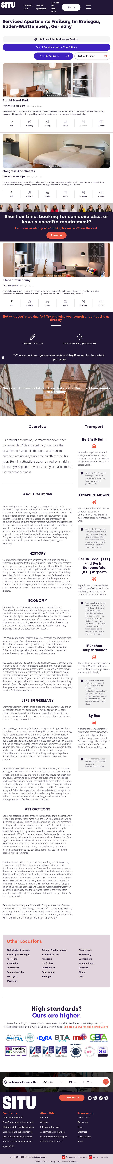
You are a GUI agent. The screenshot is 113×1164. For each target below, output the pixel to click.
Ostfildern (47, 963)
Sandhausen (48, 967)
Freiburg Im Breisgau (18, 954)
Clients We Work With (55, 7)
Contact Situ (28, 7)
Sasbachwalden (15, 972)
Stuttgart (12, 976)
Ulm (81, 976)
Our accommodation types (53, 1137)
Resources (83, 1122)
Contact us (56, 235)
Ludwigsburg (85, 959)
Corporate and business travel (18, 1132)
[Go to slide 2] (49, 95)
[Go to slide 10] (65, 95)
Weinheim (12, 981)
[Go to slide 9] (63, 95)
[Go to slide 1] (47, 95)
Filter (49, 56)
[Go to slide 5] (55, 95)
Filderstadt (85, 950)
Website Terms (42, 1161)
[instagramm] (101, 1098)
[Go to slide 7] (59, 95)
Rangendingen (86, 963)
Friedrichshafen (50, 954)
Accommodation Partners (52, 1132)
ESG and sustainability (51, 1141)
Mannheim (12, 963)
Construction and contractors (17, 1137)
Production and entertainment (17, 1141)
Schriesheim (48, 972)
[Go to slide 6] (57, 95)
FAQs (80, 1141)
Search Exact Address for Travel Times (56, 47)
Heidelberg (85, 954)
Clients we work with (13, 1117)
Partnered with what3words (76, 1157)
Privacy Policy (55, 1161)
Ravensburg (13, 967)
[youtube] (90, 1098)
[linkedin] (95, 1098)
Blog (80, 1127)
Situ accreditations (49, 1127)
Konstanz (47, 959)
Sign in (71, 7)
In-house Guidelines (69, 1161)
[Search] (106, 1082)
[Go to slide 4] (53, 95)
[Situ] (19, 1108)
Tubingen (47, 976)
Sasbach (83, 967)
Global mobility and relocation (18, 1127)
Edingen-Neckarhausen (54, 950)
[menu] (89, 7)
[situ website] (8, 7)
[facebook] (106, 1098)
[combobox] (22, 1082)
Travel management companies (18, 1122)
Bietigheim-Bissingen (18, 950)
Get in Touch (84, 1117)
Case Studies (84, 1137)
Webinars (82, 1132)
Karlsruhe (12, 959)
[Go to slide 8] (61, 95)
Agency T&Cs (9, 1146)
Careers (44, 1122)
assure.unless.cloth (100, 1157)
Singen (82, 972)
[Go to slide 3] (51, 95)
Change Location (33, 343)
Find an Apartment (41, 7)
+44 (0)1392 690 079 (19, 1157)
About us (44, 1117)
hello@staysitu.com (37, 1157)
